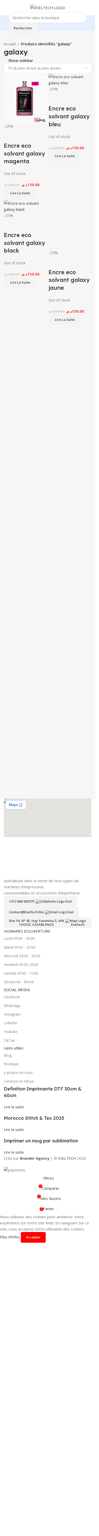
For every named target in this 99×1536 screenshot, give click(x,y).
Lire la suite (14, 1449)
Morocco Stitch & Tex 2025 (34, 1460)
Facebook (12, 1339)
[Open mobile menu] (5, 8)
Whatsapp (12, 1348)
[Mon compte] (89, 8)
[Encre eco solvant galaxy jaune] (70, 390)
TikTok (9, 1382)
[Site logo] (47, 7)
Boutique (11, 1406)
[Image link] (47, 1028)
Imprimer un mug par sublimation (41, 1483)
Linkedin (10, 1365)
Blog (7, 1397)
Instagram (12, 1356)
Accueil (9, 43)
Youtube (11, 1374)
